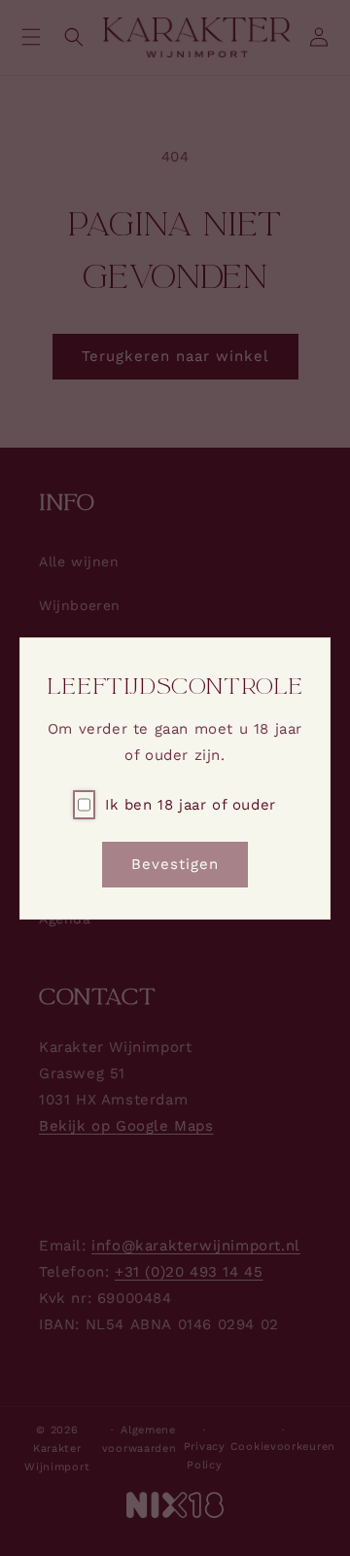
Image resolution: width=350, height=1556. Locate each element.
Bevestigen (175, 864)
